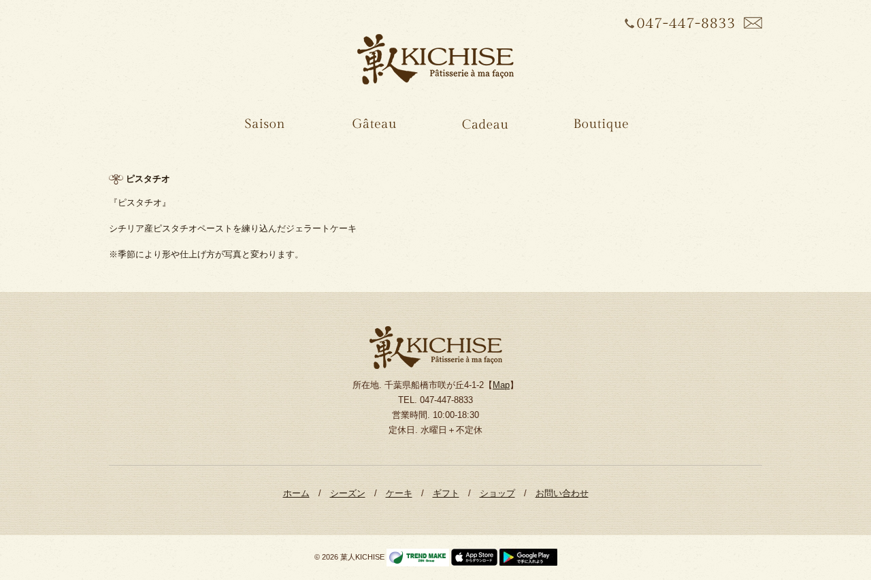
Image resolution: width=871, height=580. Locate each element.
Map (501, 385)
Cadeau (483, 128)
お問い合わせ (562, 493)
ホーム (296, 493)
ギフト (446, 493)
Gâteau (372, 128)
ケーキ (399, 493)
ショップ (497, 493)
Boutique (599, 128)
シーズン (347, 493)
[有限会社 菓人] (435, 59)
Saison (263, 128)
